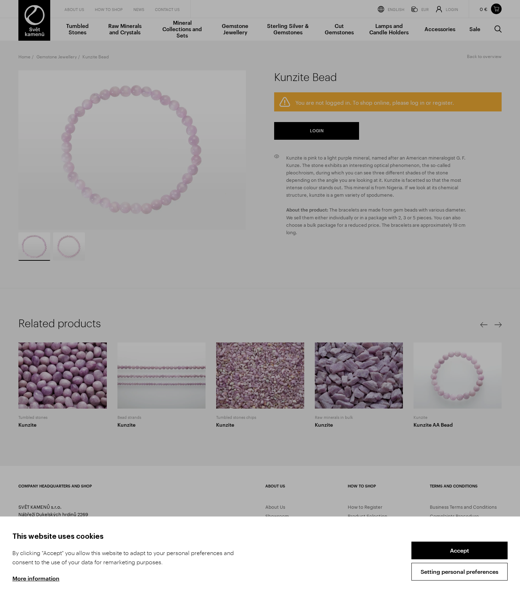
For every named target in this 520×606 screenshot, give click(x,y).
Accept (459, 550)
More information (35, 578)
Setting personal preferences (459, 571)
